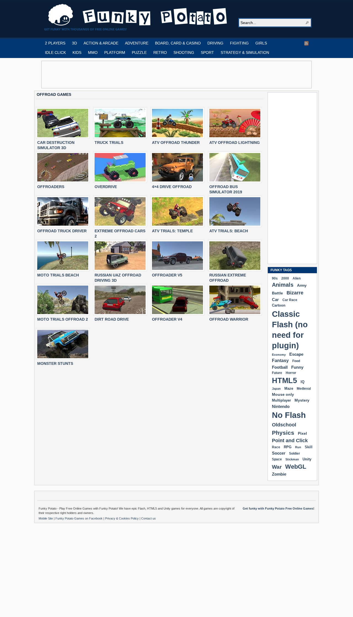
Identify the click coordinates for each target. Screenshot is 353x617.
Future (277, 373)
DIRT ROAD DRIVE (112, 319)
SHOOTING (183, 52)
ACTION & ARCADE (101, 43)
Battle (277, 293)
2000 (285, 278)
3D (74, 43)
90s (275, 278)
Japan (276, 388)
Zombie (279, 474)
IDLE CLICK (55, 52)
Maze (288, 389)
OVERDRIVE (106, 186)
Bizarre (295, 293)
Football (280, 367)
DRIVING (215, 43)
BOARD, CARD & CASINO (178, 43)
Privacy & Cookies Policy (122, 518)
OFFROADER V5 (167, 275)
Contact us (148, 518)
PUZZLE (139, 52)
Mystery (302, 400)
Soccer (278, 453)
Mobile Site (46, 518)
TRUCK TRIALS (109, 142)
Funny (297, 367)
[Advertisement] (176, 74)
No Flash (289, 415)
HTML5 (284, 380)
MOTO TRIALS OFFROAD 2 (62, 319)
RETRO (160, 52)
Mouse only (283, 394)
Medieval (304, 388)
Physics (283, 432)
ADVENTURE (136, 43)
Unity (307, 459)
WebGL (295, 466)
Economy (279, 354)
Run (298, 447)
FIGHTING (239, 43)
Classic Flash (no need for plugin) (290, 329)
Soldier (294, 453)
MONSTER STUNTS (55, 363)
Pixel (302, 433)
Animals (282, 285)
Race (276, 447)
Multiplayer (281, 400)
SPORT (207, 52)
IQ (302, 382)
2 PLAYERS (55, 43)
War (277, 467)
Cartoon (278, 305)
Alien (297, 278)
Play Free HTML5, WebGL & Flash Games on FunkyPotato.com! (138, 15)
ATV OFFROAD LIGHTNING (234, 142)
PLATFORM (114, 52)
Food (296, 361)
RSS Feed (306, 43)
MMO (93, 52)
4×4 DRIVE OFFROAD (172, 186)
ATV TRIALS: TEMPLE (172, 231)
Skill (308, 447)
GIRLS (261, 43)
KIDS (77, 52)
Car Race (289, 300)
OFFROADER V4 (167, 319)
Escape (296, 354)
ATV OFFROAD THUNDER (176, 142)
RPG (288, 447)
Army (302, 285)
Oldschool (284, 425)
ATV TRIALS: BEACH (228, 231)
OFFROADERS (50, 186)
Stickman (292, 459)
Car (275, 299)
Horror (291, 373)
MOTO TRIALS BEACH (58, 275)
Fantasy (280, 360)
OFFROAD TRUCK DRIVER (62, 231)
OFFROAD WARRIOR (228, 319)
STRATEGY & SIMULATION (245, 52)
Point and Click (290, 440)
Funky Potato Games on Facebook (79, 518)
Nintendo (281, 406)
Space (277, 459)
